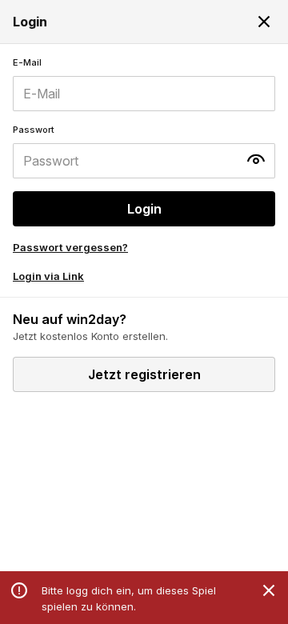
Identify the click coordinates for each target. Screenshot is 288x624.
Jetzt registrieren (144, 374)
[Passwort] (144, 151)
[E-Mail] (144, 84)
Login (144, 209)
